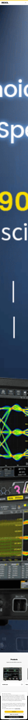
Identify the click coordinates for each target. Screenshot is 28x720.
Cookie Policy (17, 708)
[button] (22, 649)
